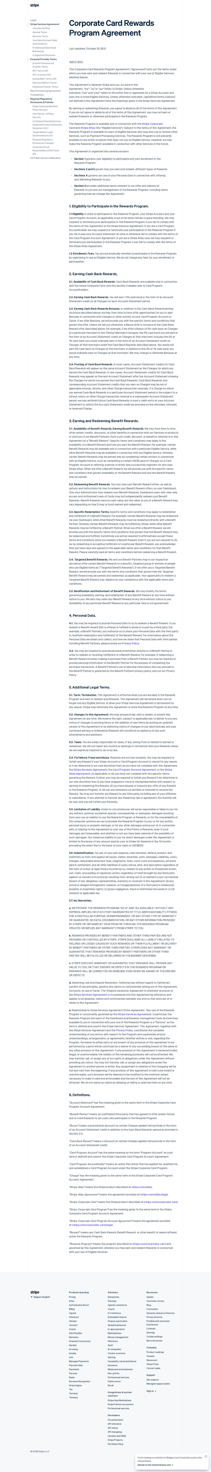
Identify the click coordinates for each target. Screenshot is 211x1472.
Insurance (112, 1365)
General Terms (40, 32)
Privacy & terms (154, 1317)
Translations (37, 94)
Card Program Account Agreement (134, 769)
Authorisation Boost (79, 1305)
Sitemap (151, 1332)
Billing (72, 1309)
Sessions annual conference (161, 1313)
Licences (151, 1328)
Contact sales (153, 1368)
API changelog (115, 1431)
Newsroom (152, 1360)
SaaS (110, 1345)
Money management (118, 1337)
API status (113, 1427)
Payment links (76, 1365)
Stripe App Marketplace (119, 1400)
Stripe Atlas (88, 127)
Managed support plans (158, 1383)
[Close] (205, 1457)
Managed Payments (79, 1361)
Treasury (73, 1397)
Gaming (111, 1357)
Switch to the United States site (154, 1464)
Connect (73, 1325)
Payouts (73, 1373)
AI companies (114, 1349)
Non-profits (113, 1373)
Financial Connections (80, 1341)
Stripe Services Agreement (90, 769)
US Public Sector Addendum (45, 157)
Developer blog (115, 1443)
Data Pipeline (75, 1333)
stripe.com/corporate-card (160, 1201)
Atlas (71, 1300)
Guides (150, 1296)
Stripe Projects (115, 1439)
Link (71, 1357)
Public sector (114, 1381)
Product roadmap (155, 1352)
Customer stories (155, 1300)
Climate (73, 1321)
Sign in (150, 1390)
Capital (72, 1313)
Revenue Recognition (79, 1381)
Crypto (72, 1329)
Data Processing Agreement (45, 90)
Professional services (118, 1377)
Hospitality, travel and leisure (122, 1361)
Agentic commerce (117, 1305)
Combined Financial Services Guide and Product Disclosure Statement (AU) (47, 124)
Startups (112, 1300)
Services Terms (40, 36)
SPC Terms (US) (40, 70)
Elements (74, 1337)
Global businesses (117, 1325)
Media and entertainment (120, 1369)
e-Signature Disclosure (44, 55)
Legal (33, 20)
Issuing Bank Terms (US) (45, 78)
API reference (115, 1423)
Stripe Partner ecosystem (121, 1404)
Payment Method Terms (45, 82)
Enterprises (113, 1296)
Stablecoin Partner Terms (45, 86)
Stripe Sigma (75, 1385)
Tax (71, 1389)
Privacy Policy (130, 643)
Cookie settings (154, 1336)
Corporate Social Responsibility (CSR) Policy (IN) (46, 150)
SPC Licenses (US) (42, 74)
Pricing (72, 1296)
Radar (72, 1377)
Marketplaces (114, 1333)
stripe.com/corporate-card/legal (92, 1224)
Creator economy (116, 1353)
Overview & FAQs (41, 28)
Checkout (74, 1317)
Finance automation (117, 1321)
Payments (74, 1369)
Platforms (113, 1341)
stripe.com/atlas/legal (154, 1194)
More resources (154, 1340)
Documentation (115, 1419)
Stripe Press (153, 1364)
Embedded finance (117, 1317)
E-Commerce (114, 1313)
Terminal (73, 1393)
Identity (73, 1345)
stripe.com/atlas (142, 1187)
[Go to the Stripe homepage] (34, 1292)
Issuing (72, 1353)
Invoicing (73, 1349)
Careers (150, 1356)
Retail (110, 1385)
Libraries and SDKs (117, 1435)
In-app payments (116, 1329)
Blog (149, 1305)
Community (152, 1309)
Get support (153, 1379)
